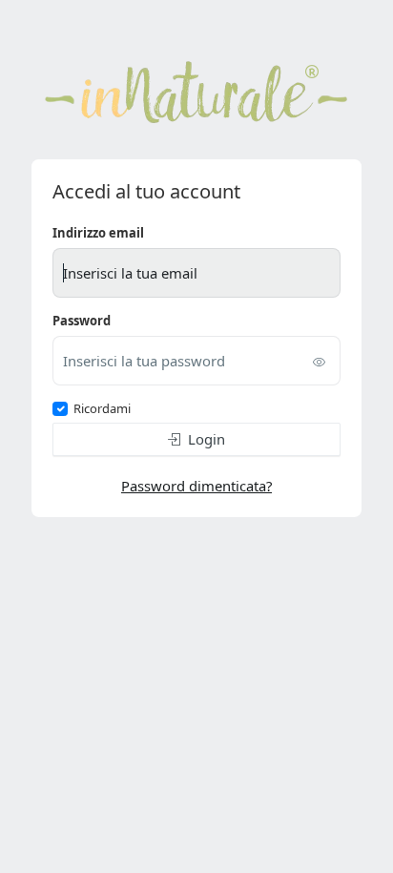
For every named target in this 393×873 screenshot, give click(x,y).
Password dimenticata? (196, 485)
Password (81, 320)
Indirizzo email (98, 232)
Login (206, 438)
